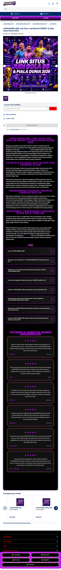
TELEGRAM (17, 554)
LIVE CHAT (31, 564)
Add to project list (32, 125)
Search (5, 9)
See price (12, 517)
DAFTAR (15, 18)
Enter (53, 108)
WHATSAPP (46, 554)
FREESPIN (46, 559)
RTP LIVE (17, 559)
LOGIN (45, 18)
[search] (30, 9)
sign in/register (15, 129)
